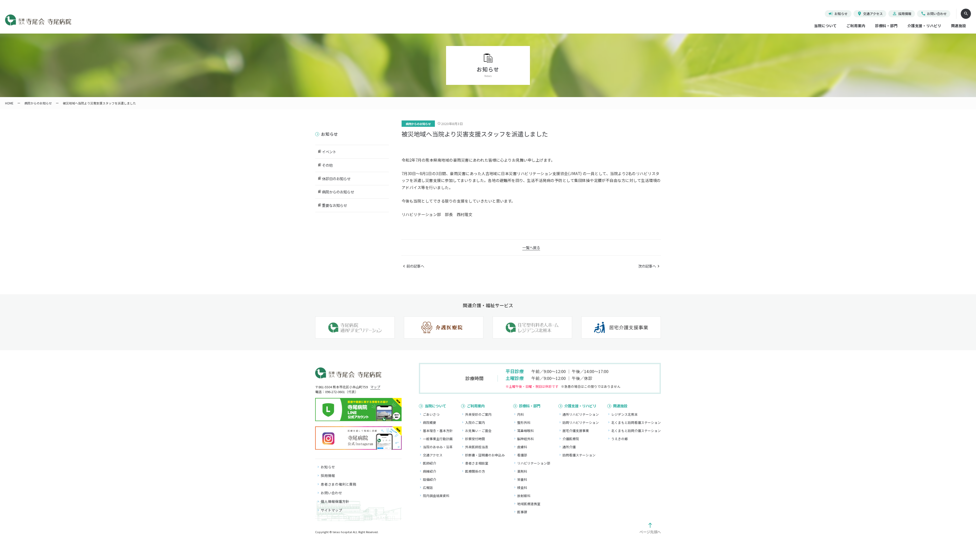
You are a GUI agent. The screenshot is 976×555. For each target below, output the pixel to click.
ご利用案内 (855, 25)
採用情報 (901, 13)
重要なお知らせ (334, 205)
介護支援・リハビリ (924, 25)
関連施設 (958, 25)
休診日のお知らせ (336, 178)
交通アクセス (870, 13)
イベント (329, 151)
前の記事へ (415, 266)
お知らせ (838, 13)
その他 (327, 165)
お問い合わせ (934, 13)
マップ (375, 386)
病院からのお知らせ (418, 124)
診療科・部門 (886, 25)
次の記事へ (647, 266)
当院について (825, 25)
